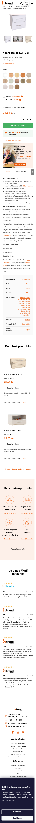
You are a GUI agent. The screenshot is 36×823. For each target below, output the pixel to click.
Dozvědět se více (10, 513)
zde (13, 800)
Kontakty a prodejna (18, 765)
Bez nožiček (26, 324)
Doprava (18, 768)
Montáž (12, 100)
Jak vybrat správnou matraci (18, 757)
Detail (9, 388)
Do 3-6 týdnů (25, 279)
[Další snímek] (31, 21)
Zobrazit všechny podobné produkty (18, 469)
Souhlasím (17, 818)
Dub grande (23, 303)
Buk (20, 301)
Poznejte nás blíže (18, 549)
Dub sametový (26, 314)
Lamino (27, 320)
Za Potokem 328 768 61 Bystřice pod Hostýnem (19, 716)
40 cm (28, 293)
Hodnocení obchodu (18, 771)
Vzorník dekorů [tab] (20, 171)
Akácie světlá (22, 299)
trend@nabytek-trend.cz (17, 723)
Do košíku (18, 125)
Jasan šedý (26, 309)
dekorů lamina (27, 186)
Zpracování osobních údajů (18, 776)
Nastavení (17, 812)
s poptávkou (7, 235)
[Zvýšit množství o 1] (30, 119)
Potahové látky (18, 749)
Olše (25, 313)
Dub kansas (26, 306)
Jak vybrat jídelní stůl (18, 754)
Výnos (13, 96)
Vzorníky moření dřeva (18, 746)
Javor (23, 311)
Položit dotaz (20, 164)
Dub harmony (25, 304)
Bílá (29, 299)
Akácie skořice (25, 297)
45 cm (28, 284)
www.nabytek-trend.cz (16, 726)
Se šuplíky (27, 330)
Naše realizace (18, 751)
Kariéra (18, 773)
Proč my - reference (18, 743)
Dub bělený (26, 301)
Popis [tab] (8, 171)
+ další (23, 402)
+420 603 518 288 (23, 157)
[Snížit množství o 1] (23, 119)
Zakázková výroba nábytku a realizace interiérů (10, 532)
